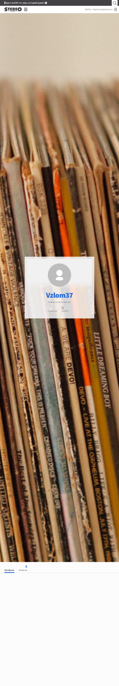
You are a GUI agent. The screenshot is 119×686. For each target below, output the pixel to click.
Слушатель (52, 311)
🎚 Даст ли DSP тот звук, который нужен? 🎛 (25, 2)
